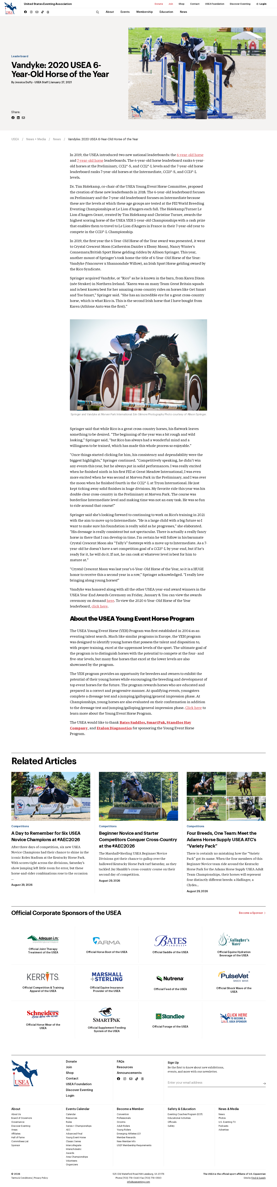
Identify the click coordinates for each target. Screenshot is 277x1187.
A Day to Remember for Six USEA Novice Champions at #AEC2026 (45, 836)
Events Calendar (77, 1109)
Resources (125, 1067)
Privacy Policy (41, 1178)
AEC (68, 1130)
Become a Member (130, 1109)
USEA (15, 139)
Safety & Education (182, 1109)
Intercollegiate (73, 1145)
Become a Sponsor (251, 913)
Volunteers (71, 1161)
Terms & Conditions (21, 1178)
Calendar (71, 1114)
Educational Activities (179, 1118)
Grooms (121, 1122)
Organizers (72, 1164)
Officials (172, 1122)
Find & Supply (258, 1178)
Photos (222, 1118)
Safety (171, 1126)
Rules (69, 1122)
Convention (123, 1114)
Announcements (129, 1072)
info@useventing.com (138, 1182)
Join (171, 4)
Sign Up (173, 1062)
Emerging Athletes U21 (129, 1134)
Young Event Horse (76, 1137)
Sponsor (15, 1145)
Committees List (19, 1141)
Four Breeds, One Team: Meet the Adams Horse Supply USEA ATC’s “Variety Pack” (221, 839)
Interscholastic (73, 1149)
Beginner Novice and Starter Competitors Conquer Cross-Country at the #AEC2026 (138, 839)
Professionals (124, 1118)
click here (100, 606)
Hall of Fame (17, 1137)
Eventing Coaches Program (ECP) (185, 1114)
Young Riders (124, 1130)
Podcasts (223, 1126)
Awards (70, 1153)
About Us (16, 1114)
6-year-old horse (190, 155)
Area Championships (77, 1157)
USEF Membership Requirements (134, 1145)
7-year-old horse (90, 160)
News (57, 139)
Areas (14, 1130)
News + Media (36, 139)
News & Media (229, 1109)
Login (262, 4)
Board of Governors (21, 1118)
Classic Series (73, 1141)
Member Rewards (126, 1137)
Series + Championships (78, 1126)
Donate (159, 4)
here (110, 601)
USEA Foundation (214, 4)
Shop (181, 4)
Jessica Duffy (23, 82)
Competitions (20, 826)
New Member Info (126, 1141)
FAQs (120, 1061)
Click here (193, 708)
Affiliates (15, 1134)
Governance (17, 1122)
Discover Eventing (240, 4)
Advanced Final (74, 1134)
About (15, 1109)
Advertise (224, 1130)
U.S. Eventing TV (227, 1122)
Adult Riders (123, 1126)
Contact (195, 4)
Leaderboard (19, 56)
